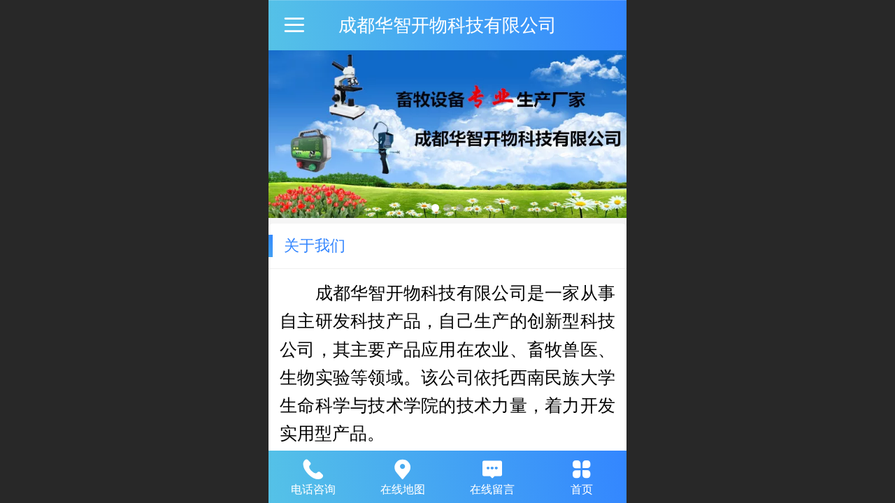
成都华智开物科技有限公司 (447, 25)
